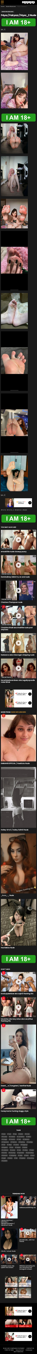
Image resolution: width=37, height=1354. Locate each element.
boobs (5, 1137)
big (15, 1134)
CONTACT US (30, 1348)
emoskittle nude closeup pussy (13, 551)
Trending (3, 607)
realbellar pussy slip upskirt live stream (7, 1266)
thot (33, 1155)
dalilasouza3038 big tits (27, 1207)
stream (5, 1155)
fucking (30, 1142)
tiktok (10, 1158)
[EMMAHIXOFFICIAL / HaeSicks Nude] (18, 738)
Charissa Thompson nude (11, 602)
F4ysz (4, 510)
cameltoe (21, 1137)
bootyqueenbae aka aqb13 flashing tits (17, 993)
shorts (5, 1153)
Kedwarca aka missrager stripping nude (17, 655)
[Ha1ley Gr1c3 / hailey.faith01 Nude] (18, 797)
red (19, 1150)
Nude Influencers (18, 712)
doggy (5, 1139)
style (20, 1155)
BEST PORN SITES (18, 1351)
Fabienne (6, 1142)
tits (16, 1158)
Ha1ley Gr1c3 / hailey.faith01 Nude (14, 830)
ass (10, 1134)
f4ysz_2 (11, 510)
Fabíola (14, 1142)
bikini (21, 1134)
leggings (24, 1145)
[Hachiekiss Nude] (18, 922)
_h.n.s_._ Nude (7, 895)
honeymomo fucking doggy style (14, 1111)
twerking (31, 1158)
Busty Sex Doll (20, 1350)
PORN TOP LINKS (9, 1350)
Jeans (17, 1145)
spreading (30, 1153)
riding (25, 1150)
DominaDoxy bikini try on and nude (15, 577)
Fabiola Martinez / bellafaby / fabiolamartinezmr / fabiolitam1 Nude (8, 1222)
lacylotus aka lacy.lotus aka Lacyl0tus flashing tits (17, 1020)
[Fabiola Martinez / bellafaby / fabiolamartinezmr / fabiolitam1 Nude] (9, 1207)
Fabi (19, 1139)
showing (12, 1153)
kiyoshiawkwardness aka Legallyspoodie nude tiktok (18, 681)
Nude (25, 510)
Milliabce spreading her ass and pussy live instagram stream (27, 1267)
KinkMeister (29, 1350)
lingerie (5, 1147)
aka (4, 1134)
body (27, 1134)
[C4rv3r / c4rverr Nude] (9, 1239)
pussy (13, 1150)
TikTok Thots (6, 548)
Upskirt (5, 1161)
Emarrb (13, 1139)
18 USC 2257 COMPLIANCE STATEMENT (13, 1348)
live (12, 1147)
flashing (22, 1142)
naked (18, 1147)
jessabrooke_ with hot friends (26, 1240)
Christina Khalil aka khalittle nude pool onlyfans (17, 628)
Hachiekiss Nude (8, 947)
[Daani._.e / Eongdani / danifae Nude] (18, 1054)
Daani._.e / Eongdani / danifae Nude (16, 1086)
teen (27, 1155)
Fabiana (26, 1139)
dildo (29, 1137)
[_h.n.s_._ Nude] (18, 863)
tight (4, 1158)
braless (13, 1137)
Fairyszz (19, 510)
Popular (3, 715)
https (10, 1145)
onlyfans (5, 1150)
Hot (3, 973)
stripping (13, 1155)
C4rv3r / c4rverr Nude (8, 1251)
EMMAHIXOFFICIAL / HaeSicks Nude (15, 763)
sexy (32, 1150)
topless (23, 1158)
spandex (21, 1153)
